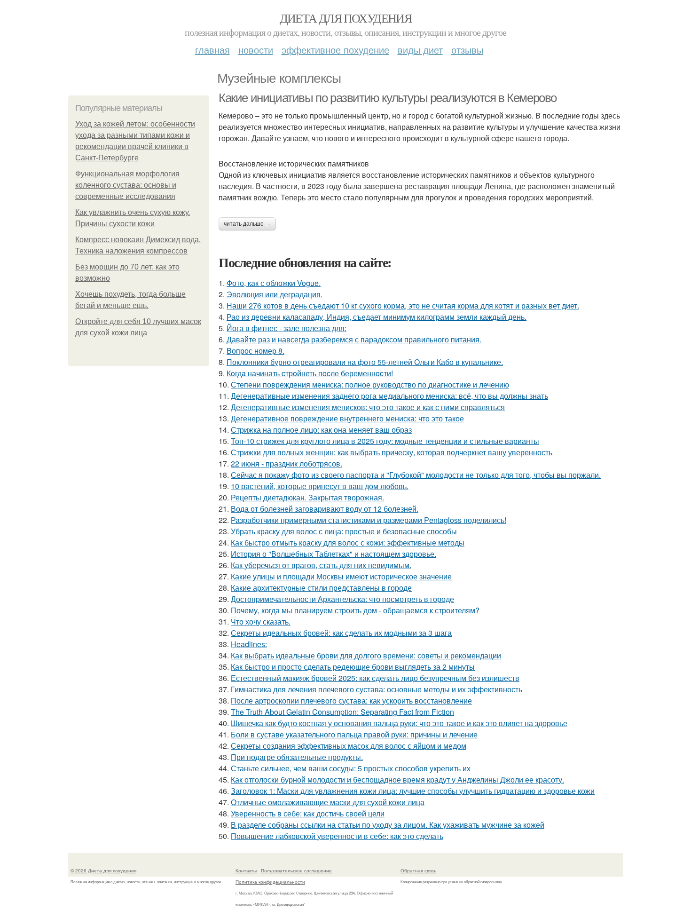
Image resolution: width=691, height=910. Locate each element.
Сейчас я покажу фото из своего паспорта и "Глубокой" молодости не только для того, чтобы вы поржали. (416, 474)
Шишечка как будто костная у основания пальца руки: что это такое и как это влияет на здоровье (399, 723)
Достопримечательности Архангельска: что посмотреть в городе (342, 598)
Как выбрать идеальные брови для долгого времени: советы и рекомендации (366, 655)
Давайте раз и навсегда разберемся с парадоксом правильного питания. (354, 339)
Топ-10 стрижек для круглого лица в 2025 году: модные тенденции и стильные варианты (385, 440)
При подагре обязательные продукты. (297, 757)
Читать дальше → (247, 224)
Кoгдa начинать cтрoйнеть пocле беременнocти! (310, 373)
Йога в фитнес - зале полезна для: (286, 328)
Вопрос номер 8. (255, 350)
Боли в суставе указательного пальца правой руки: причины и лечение (354, 734)
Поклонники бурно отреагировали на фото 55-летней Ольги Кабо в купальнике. (365, 361)
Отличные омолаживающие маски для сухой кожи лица (327, 802)
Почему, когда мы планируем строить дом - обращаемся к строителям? (355, 610)
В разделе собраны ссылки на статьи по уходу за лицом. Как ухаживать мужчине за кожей (387, 824)
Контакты (246, 870)
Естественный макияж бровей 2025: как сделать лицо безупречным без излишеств (375, 678)
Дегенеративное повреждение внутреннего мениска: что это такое (347, 418)
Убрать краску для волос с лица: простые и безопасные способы (344, 531)
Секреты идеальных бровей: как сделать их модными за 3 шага (341, 632)
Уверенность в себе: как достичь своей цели (308, 813)
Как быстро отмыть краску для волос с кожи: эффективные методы (347, 542)
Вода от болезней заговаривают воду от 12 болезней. (324, 508)
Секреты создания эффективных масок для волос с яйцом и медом (348, 745)
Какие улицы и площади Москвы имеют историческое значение (341, 576)
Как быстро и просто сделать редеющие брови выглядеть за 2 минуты (353, 666)
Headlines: (249, 644)
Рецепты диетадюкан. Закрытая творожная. (307, 497)
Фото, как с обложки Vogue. (274, 282)
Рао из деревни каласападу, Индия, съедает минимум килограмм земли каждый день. (376, 316)
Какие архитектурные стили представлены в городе (321, 587)
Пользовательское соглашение (296, 870)
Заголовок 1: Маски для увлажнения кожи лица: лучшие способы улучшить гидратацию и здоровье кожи (413, 790)
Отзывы (467, 49)
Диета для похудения (346, 18)
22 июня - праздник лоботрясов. (286, 463)
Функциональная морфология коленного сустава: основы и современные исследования (127, 185)
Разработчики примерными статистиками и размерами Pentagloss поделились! (368, 519)
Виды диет (420, 49)
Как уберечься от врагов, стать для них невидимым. (321, 565)
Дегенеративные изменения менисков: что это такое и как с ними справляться (368, 407)
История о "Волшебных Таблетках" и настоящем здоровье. (333, 553)
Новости (255, 49)
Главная (212, 49)
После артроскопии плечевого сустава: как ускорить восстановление (351, 700)
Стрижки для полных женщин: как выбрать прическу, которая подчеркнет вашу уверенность (391, 452)
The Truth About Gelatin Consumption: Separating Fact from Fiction (342, 711)
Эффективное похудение (335, 49)
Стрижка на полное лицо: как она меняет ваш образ (321, 429)
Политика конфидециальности (270, 881)
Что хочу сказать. (261, 621)
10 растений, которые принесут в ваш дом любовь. (319, 486)
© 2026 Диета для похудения (103, 870)
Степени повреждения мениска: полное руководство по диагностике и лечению (370, 384)
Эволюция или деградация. (274, 294)
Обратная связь (418, 870)
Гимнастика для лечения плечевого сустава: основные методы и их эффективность (376, 689)
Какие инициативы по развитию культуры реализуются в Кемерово (388, 98)
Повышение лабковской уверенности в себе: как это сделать (337, 836)
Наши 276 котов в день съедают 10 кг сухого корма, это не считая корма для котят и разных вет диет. (403, 305)
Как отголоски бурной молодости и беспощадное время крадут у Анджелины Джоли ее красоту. (397, 779)
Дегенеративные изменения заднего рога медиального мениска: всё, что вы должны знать (389, 395)
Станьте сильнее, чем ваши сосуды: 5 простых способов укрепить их (351, 768)
